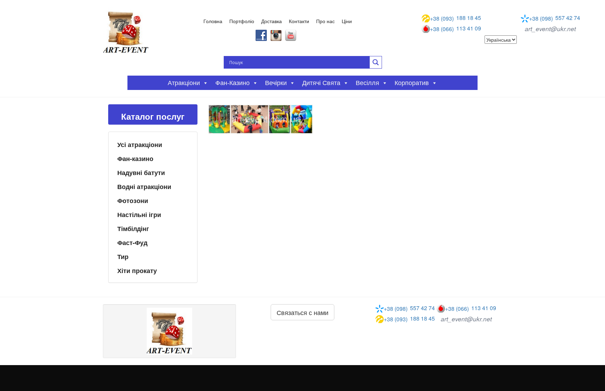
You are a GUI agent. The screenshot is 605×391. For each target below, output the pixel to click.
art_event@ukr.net (550, 29)
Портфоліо (241, 21)
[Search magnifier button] (376, 62)
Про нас (325, 21)
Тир (122, 256)
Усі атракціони (139, 144)
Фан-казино (135, 158)
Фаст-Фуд (132, 242)
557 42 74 (554, 18)
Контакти (299, 21)
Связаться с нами (302, 312)
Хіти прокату (137, 270)
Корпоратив (412, 82)
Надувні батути (141, 172)
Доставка (271, 21)
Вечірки (276, 82)
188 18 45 (455, 18)
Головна (212, 21)
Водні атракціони (144, 186)
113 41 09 (455, 29)
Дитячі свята (321, 82)
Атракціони (184, 82)
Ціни (347, 21)
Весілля (367, 82)
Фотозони (132, 200)
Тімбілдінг (133, 228)
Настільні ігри (139, 214)
